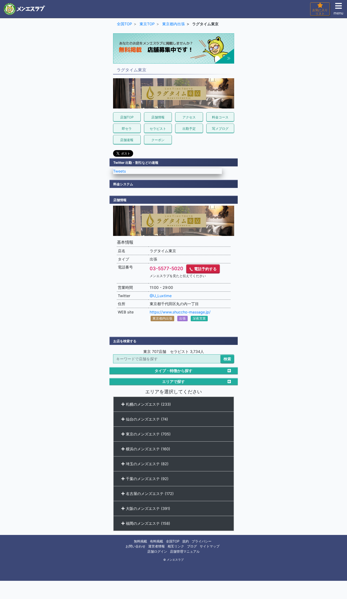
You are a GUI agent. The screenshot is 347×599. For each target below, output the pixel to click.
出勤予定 (189, 128)
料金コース (220, 117)
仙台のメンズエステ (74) (146, 419)
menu (338, 13)
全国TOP (172, 541)
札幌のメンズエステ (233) (148, 404)
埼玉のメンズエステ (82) (147, 463)
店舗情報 (158, 117)
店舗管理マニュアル (185, 551)
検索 (227, 358)
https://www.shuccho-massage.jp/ (180, 312)
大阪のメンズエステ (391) (147, 508)
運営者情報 (156, 546)
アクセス (189, 117)
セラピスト (158, 128)
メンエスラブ (175, 559)
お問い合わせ (135, 546)
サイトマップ (210, 546)
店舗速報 (126, 140)
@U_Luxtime (161, 295)
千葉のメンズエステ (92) (147, 478)
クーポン (158, 140)
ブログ (192, 546)
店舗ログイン (157, 551)
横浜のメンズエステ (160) (147, 449)
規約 (185, 541)
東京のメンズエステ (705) (148, 434)
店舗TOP (127, 117)
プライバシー (202, 541)
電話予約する (205, 268)
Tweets (119, 171)
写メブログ (220, 128)
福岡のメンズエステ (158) (147, 523)
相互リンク (176, 546)
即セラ (127, 128)
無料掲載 (140, 541)
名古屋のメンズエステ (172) (149, 493)
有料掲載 (156, 541)
